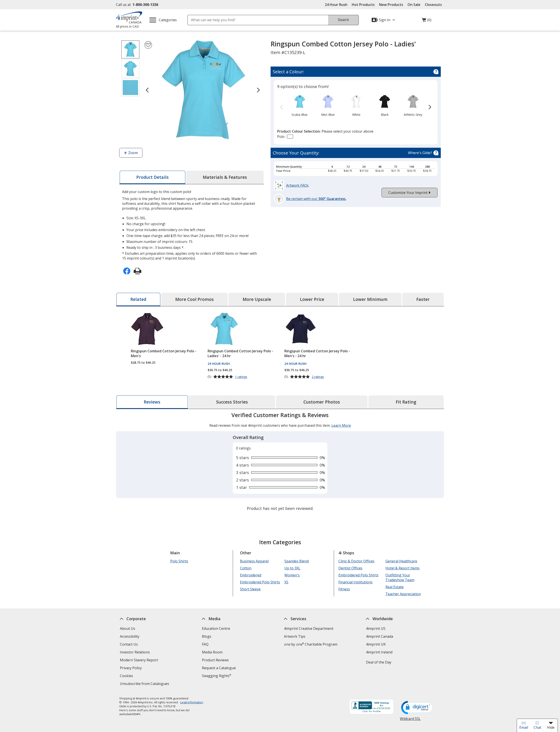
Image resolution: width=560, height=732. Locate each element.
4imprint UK (376, 644)
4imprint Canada (379, 636)
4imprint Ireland (379, 652)
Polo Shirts (179, 561)
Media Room (212, 652)
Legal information (191, 702)
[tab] (152, 177)
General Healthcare (401, 561)
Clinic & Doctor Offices (356, 561)
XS (286, 582)
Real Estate (394, 587)
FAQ (205, 644)
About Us (127, 628)
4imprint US (375, 628)
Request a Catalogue (219, 667)
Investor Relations (135, 653)
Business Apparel (254, 561)
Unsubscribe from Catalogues (145, 684)
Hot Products (363, 4)
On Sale (414, 4)
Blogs (206, 636)
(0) (426, 21)
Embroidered (250, 575)
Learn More (341, 425)
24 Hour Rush (336, 4)
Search (343, 20)
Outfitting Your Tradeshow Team (399, 577)
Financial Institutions (355, 582)
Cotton (245, 568)
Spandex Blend (296, 561)
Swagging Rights (216, 675)
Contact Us (129, 644)
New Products (391, 4)
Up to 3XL (292, 568)
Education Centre (216, 628)
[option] (299, 105)
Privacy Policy (131, 668)
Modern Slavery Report (139, 661)
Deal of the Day (378, 662)
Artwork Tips (294, 636)
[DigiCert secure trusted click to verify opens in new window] (417, 708)
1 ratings (241, 377)
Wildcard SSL (410, 720)
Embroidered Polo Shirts (260, 582)
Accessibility (129, 636)
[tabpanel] (280, 462)
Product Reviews (215, 660)
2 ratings (318, 377)
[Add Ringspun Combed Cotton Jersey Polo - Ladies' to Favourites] (148, 45)
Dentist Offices (350, 568)
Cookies (127, 676)
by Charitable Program (310, 644)
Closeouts (433, 4)
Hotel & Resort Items (402, 568)
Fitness (344, 589)
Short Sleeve (250, 589)
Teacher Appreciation (403, 594)
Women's (292, 575)
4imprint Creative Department (308, 628)
